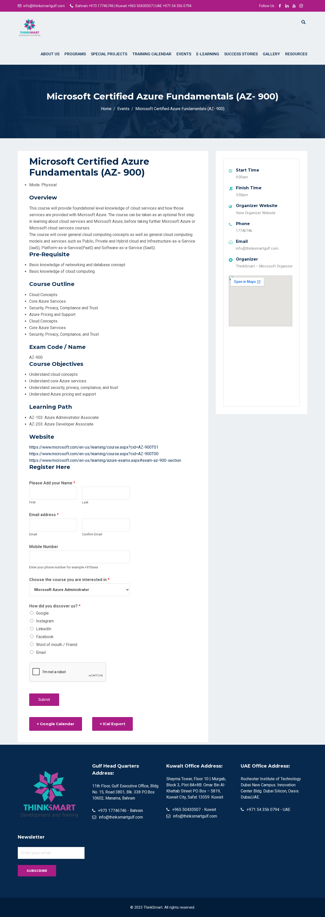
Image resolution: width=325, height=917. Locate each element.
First (32, 502)
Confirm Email (92, 534)
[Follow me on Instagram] (301, 6)
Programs (75, 54)
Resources (296, 54)
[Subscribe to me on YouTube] (294, 6)
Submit (44, 699)
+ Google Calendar (55, 723)
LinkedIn (43, 628)
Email (33, 534)
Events (183, 54)
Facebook (45, 636)
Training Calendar (151, 54)
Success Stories (241, 54)
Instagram (45, 621)
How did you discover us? (54, 606)
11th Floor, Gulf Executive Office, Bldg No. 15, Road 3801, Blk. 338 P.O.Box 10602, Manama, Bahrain (125, 792)
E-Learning (207, 54)
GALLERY (271, 54)
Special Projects (109, 54)
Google (42, 613)
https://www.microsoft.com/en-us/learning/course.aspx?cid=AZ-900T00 (93, 453)
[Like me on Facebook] (280, 6)
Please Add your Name (52, 483)
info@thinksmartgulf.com (44, 6)
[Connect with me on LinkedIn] (287, 6)
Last (85, 502)
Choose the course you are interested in (69, 579)
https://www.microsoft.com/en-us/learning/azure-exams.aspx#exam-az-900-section (105, 460)
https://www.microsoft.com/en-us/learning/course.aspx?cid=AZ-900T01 (93, 447)
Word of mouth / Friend (56, 644)
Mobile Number (43, 546)
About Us (50, 54)
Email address (44, 514)
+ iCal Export (112, 723)
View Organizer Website (255, 213)
